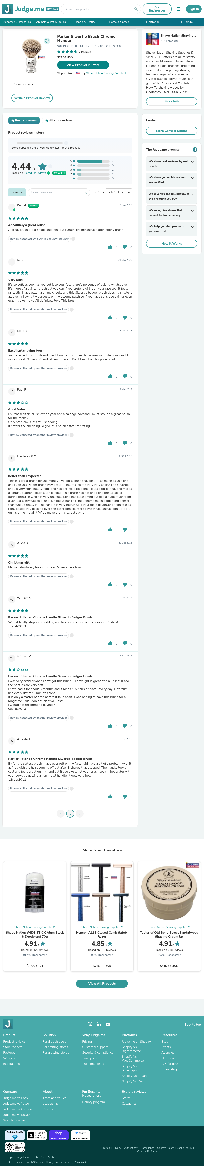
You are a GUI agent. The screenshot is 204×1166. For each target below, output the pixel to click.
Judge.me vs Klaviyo (17, 1115)
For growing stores (56, 1053)
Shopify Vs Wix (133, 1081)
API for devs (169, 1064)
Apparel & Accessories (17, 22)
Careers (48, 1109)
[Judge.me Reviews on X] (90, 1024)
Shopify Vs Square (134, 1076)
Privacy (117, 1148)
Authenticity (131, 1148)
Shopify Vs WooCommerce (133, 1059)
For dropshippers (54, 1042)
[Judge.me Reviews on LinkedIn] (99, 1024)
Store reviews (12, 1047)
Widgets (9, 1058)
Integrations (11, 1064)
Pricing (87, 1042)
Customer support (95, 1047)
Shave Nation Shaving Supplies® (106, 73)
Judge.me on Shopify (136, 1042)
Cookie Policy (184, 1148)
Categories (129, 1104)
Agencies (167, 1053)
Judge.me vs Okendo (17, 1109)
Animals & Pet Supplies (51, 22)
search (136, 9)
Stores (126, 1098)
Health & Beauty (85, 22)
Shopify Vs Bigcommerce (131, 1049)
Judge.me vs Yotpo (16, 1104)
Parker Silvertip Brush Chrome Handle (86, 39)
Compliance (147, 1148)
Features (9, 1053)
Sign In (193, 9)
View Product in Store (83, 65)
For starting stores (55, 1047)
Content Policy (165, 1148)
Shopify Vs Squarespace (130, 1068)
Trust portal (90, 1058)
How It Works (171, 243)
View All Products (102, 983)
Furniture (187, 22)
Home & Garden (119, 22)
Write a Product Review (32, 98)
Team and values (54, 1098)
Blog (164, 1042)
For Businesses (157, 9)
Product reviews (14, 1042)
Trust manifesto (93, 1064)
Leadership (50, 1104)
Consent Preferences (149, 1151)
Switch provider (14, 1120)
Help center (169, 1058)
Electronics (153, 22)
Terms (106, 1148)
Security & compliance (97, 1053)
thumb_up (110, 246)
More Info (172, 101)
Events (166, 1047)
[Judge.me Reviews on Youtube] (107, 1024)
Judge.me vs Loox (15, 1098)
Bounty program (93, 1102)
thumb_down (125, 246)
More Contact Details (171, 131)
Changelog (169, 1069)
